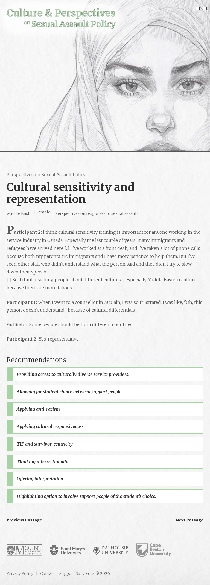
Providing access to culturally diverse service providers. (73, 374)
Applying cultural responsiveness (50, 426)
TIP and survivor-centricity (45, 444)
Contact (47, 573)
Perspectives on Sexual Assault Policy (46, 174)
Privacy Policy (20, 573)
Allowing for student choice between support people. (69, 391)
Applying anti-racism (38, 409)
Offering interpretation (40, 478)
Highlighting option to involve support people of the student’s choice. (86, 496)
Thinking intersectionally (42, 461)
